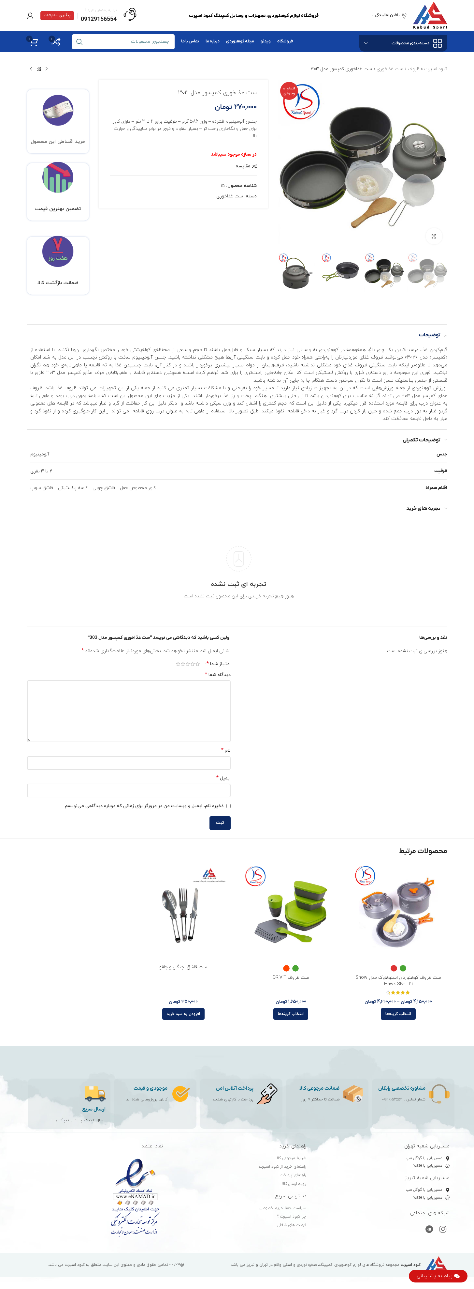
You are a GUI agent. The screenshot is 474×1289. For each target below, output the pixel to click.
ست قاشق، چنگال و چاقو (183, 967)
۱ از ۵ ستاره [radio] (197, 664)
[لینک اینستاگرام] (443, 1230)
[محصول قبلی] (46, 69)
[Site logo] (430, 15)
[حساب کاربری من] (30, 15)
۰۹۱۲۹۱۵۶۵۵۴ (392, 1099)
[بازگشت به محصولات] (39, 69)
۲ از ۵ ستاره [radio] (192, 664)
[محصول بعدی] (31, 69)
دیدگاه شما (218, 674)
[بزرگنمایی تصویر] (434, 236)
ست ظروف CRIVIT (291, 977)
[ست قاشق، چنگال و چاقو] (183, 912)
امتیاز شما (219, 664)
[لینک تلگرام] (429, 1230)
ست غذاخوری (390, 69)
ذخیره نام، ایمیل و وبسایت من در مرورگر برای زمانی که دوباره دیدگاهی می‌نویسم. (143, 806)
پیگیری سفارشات (57, 15)
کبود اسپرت (435, 69)
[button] (183, 1014)
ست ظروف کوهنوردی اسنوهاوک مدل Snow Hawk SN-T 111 (398, 980)
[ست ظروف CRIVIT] (291, 912)
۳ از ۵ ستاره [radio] (187, 664)
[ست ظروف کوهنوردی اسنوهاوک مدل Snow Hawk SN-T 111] (398, 912)
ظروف (414, 69)
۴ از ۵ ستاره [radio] (182, 664)
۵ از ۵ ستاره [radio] (178, 664)
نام (226, 750)
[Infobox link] (108, 15)
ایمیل (223, 778)
